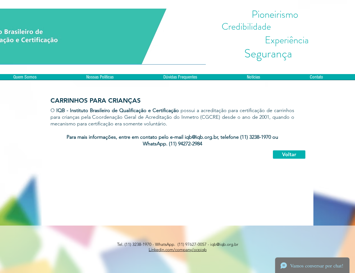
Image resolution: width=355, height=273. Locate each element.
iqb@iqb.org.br (201, 137)
